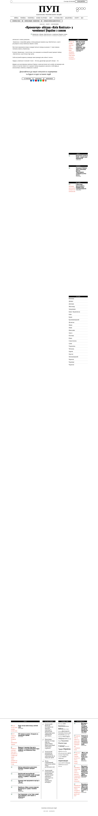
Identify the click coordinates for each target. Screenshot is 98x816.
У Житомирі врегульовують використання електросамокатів (81, 186)
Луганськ (71, 322)
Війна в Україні (66, 729)
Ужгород (71, 349)
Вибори (67, 726)
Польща (69, 738)
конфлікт (64, 756)
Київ (70, 314)
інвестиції (60, 766)
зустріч (59, 756)
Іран (64, 723)
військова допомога (63, 753)
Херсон (71, 354)
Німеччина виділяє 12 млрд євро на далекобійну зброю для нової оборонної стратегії (50, 744)
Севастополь (72, 341)
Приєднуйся (81, 1)
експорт (60, 755)
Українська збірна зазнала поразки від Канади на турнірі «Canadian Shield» (28, 788)
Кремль (66, 734)
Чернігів (71, 364)
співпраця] (67, 763)
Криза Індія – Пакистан (32, 21)
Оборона (61, 738)
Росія (60, 743)
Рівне (70, 338)
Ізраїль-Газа (16, 21)
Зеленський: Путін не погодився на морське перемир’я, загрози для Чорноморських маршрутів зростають (50, 730)
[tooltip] (77, 8)
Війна (60, 728)
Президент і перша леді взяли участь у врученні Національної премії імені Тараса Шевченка (85, 770)
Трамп (60, 749)
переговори (63, 760)
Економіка (61, 733)
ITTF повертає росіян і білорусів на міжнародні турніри (28, 734)
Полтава (71, 335)
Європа (61, 723)
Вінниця (71, 298)
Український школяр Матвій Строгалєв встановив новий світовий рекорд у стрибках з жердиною (29, 775)
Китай (60, 735)
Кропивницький (74, 319)
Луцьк (70, 325)
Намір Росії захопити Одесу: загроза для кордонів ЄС (82, 157)
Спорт (48, 24)
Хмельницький (73, 356)
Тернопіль (72, 346)
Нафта (68, 736)
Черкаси (71, 359)
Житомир (72, 306)
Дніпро (71, 301)
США (65, 743)
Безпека (61, 726)
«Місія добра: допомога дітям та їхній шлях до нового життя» (85, 756)
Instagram (49, 78)
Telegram (38, 78)
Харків (71, 351)
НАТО (64, 736)
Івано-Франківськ (74, 312)
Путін (59, 741)
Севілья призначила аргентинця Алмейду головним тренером (27, 767)
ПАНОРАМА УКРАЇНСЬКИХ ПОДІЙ (49, 808)
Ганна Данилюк (24, 39)
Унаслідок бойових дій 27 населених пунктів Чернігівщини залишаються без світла (81, 171)
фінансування (65, 764)
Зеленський (67, 733)
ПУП (65, 738)
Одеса (70, 333)
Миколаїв (72, 330)
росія (63, 763)
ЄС (59, 723)
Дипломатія (65, 731)
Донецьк (71, 304)
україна (60, 764)
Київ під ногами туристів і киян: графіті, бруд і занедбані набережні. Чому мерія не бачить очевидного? (80, 46)
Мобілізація (60, 736)
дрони (69, 753)
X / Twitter (27, 78)
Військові (60, 731)
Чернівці (71, 362)
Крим (70, 317)
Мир (69, 734)
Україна (66, 748)
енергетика (65, 755)
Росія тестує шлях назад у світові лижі (28, 726)
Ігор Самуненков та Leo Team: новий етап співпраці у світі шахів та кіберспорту (28, 795)
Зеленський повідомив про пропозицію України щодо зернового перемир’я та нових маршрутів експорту (49, 776)
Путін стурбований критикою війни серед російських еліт (50, 764)
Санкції (61, 745)
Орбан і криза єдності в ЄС (52, 21)
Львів (70, 327)
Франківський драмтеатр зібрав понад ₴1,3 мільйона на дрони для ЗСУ (85, 787)
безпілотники (64, 751)
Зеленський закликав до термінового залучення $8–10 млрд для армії (50, 754)
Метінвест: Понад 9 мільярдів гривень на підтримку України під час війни (84, 727)
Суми (70, 343)
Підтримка (65, 741)
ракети (59, 763)
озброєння (60, 758)
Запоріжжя (72, 309)
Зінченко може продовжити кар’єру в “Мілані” (28, 781)
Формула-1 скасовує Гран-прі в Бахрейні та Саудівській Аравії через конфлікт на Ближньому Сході (28, 749)
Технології (67, 746)
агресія (60, 751)
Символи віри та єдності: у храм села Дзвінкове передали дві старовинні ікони (85, 740)
